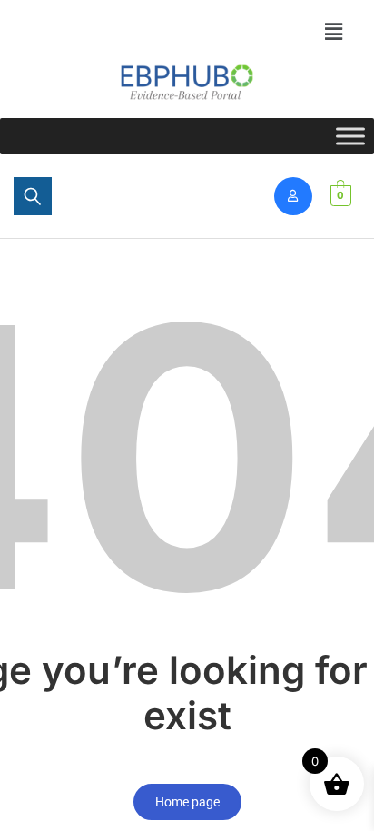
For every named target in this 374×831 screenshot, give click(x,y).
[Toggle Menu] (350, 135)
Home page (187, 802)
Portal (68, 22)
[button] (77, 23)
